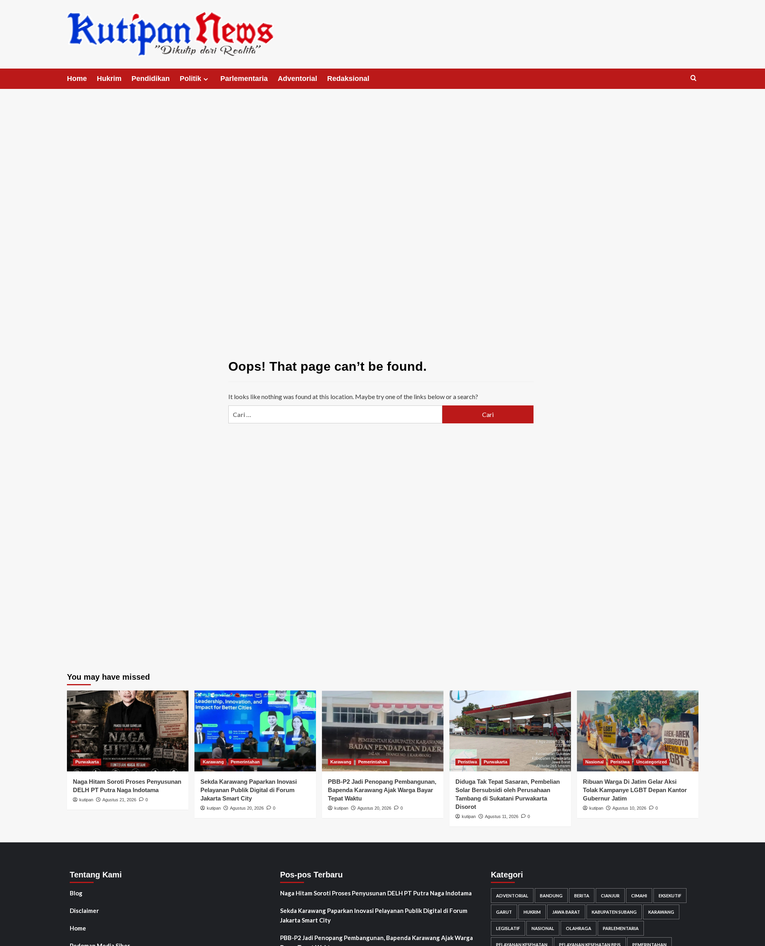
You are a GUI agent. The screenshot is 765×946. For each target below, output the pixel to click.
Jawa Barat (566, 912)
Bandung (551, 895)
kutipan (86, 799)
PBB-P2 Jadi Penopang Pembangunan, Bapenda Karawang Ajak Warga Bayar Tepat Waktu (382, 790)
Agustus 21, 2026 (119, 799)
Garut (504, 912)
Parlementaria (244, 79)
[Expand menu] (205, 79)
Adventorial (297, 79)
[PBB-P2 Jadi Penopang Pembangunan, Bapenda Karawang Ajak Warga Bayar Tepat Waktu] (382, 730)
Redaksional (348, 79)
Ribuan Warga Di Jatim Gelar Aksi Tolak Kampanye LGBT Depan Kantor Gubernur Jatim (635, 790)
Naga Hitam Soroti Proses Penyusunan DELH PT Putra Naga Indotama (376, 893)
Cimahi (639, 895)
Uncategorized (651, 761)
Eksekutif (670, 895)
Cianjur (610, 895)
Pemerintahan (245, 761)
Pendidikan (150, 79)
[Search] (693, 78)
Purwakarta (87, 761)
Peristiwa (467, 761)
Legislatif (508, 928)
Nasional (594, 761)
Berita (581, 895)
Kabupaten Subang (614, 912)
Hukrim (109, 79)
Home (77, 79)
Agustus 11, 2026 (501, 816)
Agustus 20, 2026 (247, 808)
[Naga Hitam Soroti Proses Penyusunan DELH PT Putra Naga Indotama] (127, 730)
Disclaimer (84, 910)
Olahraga (578, 928)
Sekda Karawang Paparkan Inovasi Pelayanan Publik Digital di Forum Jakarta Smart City (248, 790)
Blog (76, 893)
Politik (190, 79)
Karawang (213, 761)
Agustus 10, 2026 (629, 808)
